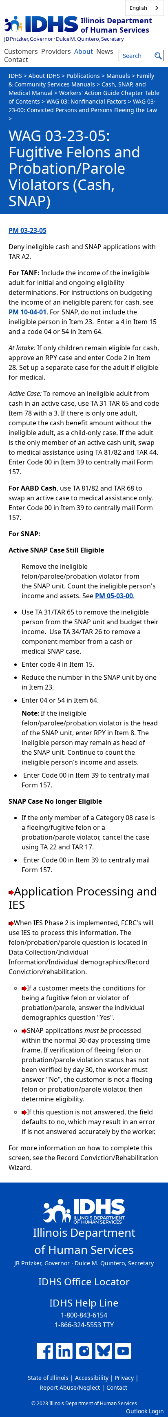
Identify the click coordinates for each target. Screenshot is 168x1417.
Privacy (124, 1378)
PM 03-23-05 (27, 230)
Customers (21, 51)
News (104, 51)
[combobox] (144, 8)
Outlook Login (145, 1411)
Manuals (118, 76)
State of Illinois (48, 1378)
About (83, 51)
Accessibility (91, 1378)
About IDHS (44, 76)
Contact (16, 59)
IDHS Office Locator (84, 1281)
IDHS (15, 76)
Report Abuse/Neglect (70, 1387)
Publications (83, 76)
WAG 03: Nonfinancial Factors (86, 101)
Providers (56, 51)
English (138, 7)
